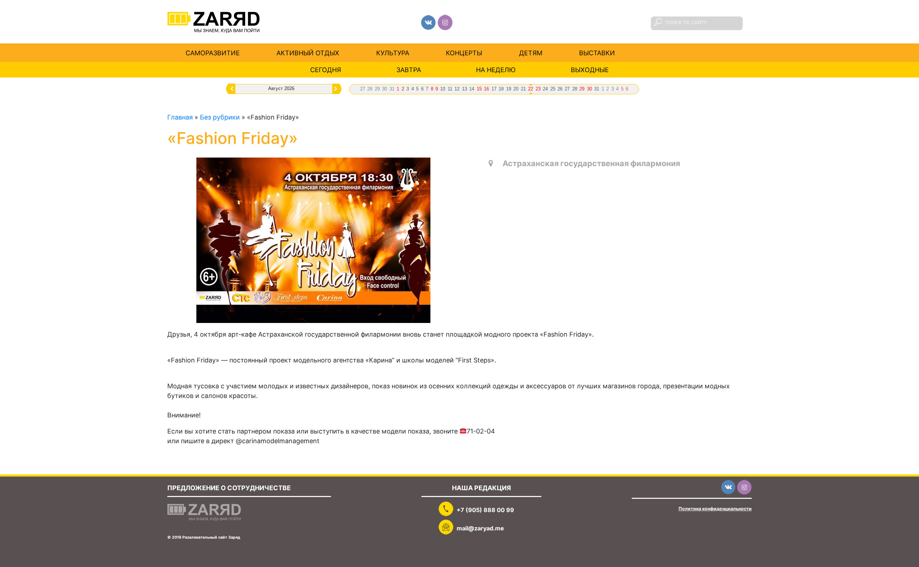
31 (392, 89)
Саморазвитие (213, 52)
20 (515, 89)
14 (471, 89)
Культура (392, 52)
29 (377, 89)
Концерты (464, 52)
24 (545, 89)
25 (552, 89)
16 (486, 89)
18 (501, 89)
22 (530, 89)
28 (369, 89)
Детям (530, 52)
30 (384, 89)
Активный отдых (307, 52)
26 (560, 89)
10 (442, 89)
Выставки (597, 52)
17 (493, 89)
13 (464, 89)
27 (362, 89)
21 (523, 89)
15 (479, 89)
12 (457, 89)
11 (450, 89)
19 (508, 89)
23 (538, 89)
